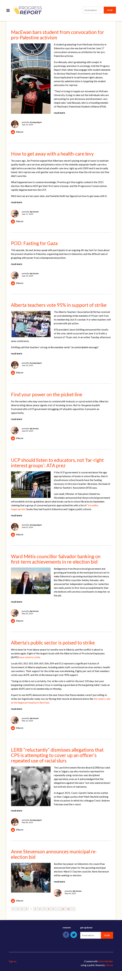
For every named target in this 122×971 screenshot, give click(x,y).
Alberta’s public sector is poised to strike (53, 642)
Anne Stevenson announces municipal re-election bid (54, 854)
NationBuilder (105, 961)
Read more (59, 112)
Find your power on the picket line (46, 394)
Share (19, 131)
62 (63, 909)
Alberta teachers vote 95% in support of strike (59, 305)
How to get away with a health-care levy (52, 153)
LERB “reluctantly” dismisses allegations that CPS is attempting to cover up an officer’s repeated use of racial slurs (57, 755)
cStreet (109, 965)
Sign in (12, 961)
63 (68, 909)
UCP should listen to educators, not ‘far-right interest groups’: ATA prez (57, 462)
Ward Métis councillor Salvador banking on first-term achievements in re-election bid (56, 559)
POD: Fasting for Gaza (34, 243)
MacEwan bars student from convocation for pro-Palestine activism (57, 34)
